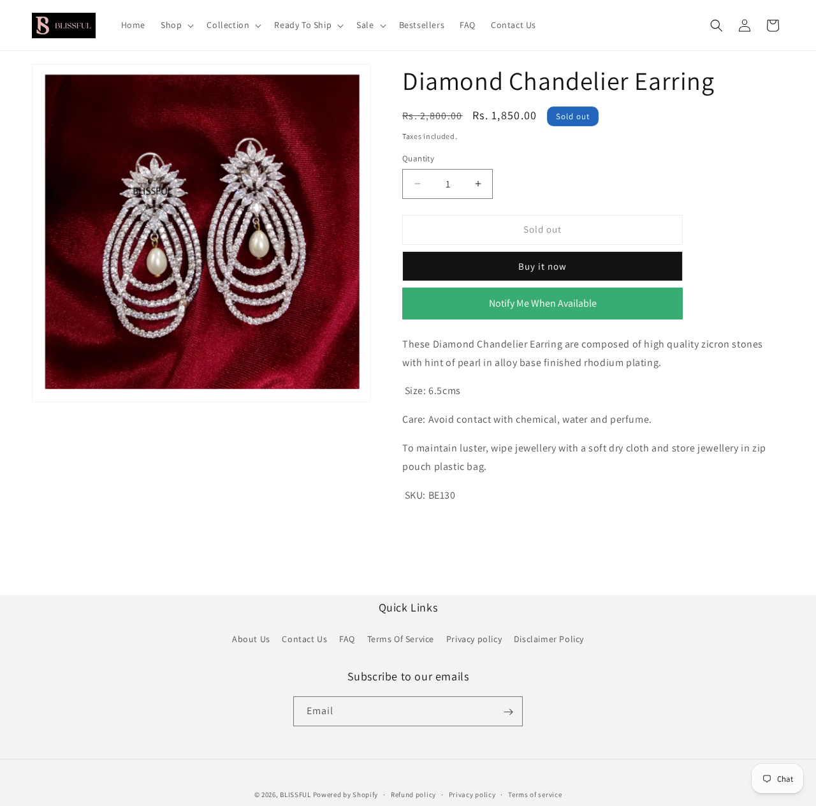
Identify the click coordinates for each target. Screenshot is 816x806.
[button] (176, 24)
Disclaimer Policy (549, 638)
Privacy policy (474, 638)
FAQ (347, 638)
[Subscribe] (508, 712)
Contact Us (304, 638)
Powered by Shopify (346, 794)
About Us (251, 638)
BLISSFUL (295, 794)
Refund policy (413, 793)
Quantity (418, 158)
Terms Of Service (401, 638)
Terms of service (535, 793)
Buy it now (542, 266)
